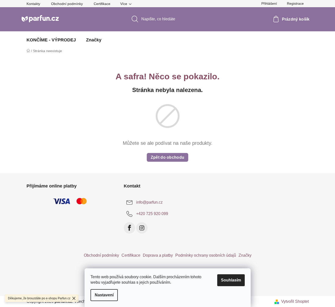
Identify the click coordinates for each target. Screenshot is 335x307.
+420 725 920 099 (152, 214)
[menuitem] (51, 39)
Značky (245, 255)
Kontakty (33, 4)
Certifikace (102, 4)
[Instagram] (142, 228)
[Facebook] (129, 228)
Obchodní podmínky (67, 4)
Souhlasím (231, 280)
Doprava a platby (158, 255)
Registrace (295, 3)
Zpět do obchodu (167, 157)
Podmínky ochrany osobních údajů (205, 255)
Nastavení (104, 295)
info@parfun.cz (149, 202)
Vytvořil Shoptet (295, 301)
